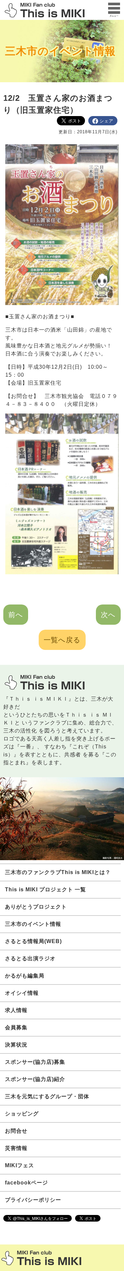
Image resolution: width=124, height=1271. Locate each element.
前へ (15, 614)
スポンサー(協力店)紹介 (35, 1079)
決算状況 (16, 1045)
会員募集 (16, 1027)
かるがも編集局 (24, 976)
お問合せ (16, 1131)
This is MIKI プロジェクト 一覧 (45, 889)
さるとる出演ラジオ (30, 958)
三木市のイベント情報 (60, 51)
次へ (108, 614)
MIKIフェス (19, 1165)
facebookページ (26, 1182)
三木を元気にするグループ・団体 (47, 1096)
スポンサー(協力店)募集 (35, 1062)
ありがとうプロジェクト (36, 907)
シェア (106, 120)
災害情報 (16, 1148)
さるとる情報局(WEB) (33, 941)
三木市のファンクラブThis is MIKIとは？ (58, 872)
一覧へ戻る (62, 640)
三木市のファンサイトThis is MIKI (41, 1257)
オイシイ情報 (22, 993)
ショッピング (22, 1113)
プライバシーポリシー (33, 1200)
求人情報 (16, 1010)
